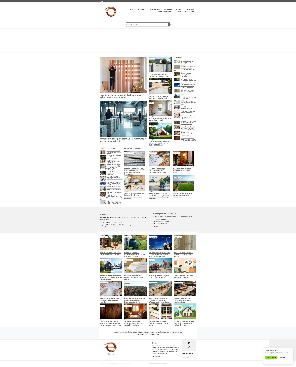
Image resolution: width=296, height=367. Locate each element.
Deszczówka (127, 237)
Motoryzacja (152, 306)
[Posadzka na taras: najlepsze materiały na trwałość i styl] (160, 86)
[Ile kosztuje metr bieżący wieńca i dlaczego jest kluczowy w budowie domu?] (159, 158)
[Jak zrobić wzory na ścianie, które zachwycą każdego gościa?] (183, 158)
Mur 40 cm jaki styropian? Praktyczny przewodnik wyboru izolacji (134, 277)
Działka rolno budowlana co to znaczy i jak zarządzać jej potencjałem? (183, 194)
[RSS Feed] (189, 347)
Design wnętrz (178, 237)
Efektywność (127, 306)
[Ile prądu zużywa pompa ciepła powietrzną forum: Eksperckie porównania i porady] (185, 311)
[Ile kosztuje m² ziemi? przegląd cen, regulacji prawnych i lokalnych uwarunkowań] (135, 288)
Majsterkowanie (178, 283)
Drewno (102, 306)
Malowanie (176, 152)
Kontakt (164, 363)
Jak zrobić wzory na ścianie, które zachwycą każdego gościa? (182, 170)
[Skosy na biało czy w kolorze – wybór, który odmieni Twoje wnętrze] (185, 242)
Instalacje (127, 177)
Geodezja (151, 260)
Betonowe (152, 59)
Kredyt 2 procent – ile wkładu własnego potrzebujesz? (183, 276)
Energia (179, 11)
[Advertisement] (148, 40)
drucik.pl (101, 1)
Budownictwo (153, 125)
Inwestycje (127, 283)
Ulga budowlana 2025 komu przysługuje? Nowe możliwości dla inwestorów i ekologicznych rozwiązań (159, 194)
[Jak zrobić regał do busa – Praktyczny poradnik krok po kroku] (160, 311)
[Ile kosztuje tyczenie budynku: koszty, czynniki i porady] (160, 265)
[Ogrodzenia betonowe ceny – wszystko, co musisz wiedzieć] (160, 64)
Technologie (141, 9)
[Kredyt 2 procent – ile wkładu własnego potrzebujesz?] (185, 265)
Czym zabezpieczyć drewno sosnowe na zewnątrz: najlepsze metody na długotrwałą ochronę (110, 323)
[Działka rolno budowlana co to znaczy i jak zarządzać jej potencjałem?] (183, 183)
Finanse (176, 260)
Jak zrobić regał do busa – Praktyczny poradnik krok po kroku (158, 323)
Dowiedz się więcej (157, 356)
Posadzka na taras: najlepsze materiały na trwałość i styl (158, 97)
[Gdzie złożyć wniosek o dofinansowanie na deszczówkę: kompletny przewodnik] (135, 242)
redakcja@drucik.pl (187, 353)
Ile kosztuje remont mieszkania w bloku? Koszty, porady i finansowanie (160, 119)
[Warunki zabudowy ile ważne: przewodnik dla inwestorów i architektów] (111, 288)
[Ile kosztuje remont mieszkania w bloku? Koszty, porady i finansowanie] (160, 108)
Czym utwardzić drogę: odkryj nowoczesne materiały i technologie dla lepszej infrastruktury (134, 170)
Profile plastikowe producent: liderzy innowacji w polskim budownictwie (123, 140)
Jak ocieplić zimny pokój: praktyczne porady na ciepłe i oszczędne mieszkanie (134, 323)
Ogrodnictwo (103, 237)
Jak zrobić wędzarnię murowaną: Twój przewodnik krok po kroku (110, 253)
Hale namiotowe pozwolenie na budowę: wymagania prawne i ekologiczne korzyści (159, 142)
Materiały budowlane (155, 80)
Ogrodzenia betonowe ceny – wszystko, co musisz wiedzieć (158, 75)
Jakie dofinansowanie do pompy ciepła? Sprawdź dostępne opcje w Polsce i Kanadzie (111, 277)
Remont (131, 9)
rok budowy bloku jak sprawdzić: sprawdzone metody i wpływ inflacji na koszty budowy (159, 254)
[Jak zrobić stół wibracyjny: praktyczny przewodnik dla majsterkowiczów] (185, 288)
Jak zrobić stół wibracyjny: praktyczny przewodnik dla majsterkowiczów (182, 300)
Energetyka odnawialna (165, 11)
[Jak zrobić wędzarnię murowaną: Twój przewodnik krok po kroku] (111, 242)
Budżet (151, 102)
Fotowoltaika (189, 11)
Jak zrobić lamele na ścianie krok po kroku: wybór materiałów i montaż (120, 96)
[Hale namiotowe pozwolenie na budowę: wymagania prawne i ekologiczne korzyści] (160, 131)
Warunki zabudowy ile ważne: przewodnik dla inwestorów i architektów (109, 300)
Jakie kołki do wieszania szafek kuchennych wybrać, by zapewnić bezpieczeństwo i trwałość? (134, 194)
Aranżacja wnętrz (154, 9)
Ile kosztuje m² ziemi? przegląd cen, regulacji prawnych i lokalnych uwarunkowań (134, 300)
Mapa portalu (185, 357)
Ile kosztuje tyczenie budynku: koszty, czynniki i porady (159, 276)
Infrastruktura (128, 152)
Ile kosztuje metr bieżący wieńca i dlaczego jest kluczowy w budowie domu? (158, 170)
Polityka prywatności (155, 363)
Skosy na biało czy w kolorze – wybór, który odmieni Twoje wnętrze (183, 254)
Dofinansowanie (104, 260)
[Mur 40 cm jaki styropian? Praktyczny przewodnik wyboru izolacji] (135, 265)
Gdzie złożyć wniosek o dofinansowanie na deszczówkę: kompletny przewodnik (134, 254)
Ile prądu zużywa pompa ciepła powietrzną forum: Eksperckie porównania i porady (184, 323)
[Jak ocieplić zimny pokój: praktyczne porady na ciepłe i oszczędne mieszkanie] (135, 311)
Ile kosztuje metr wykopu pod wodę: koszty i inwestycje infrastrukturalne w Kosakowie (159, 300)
